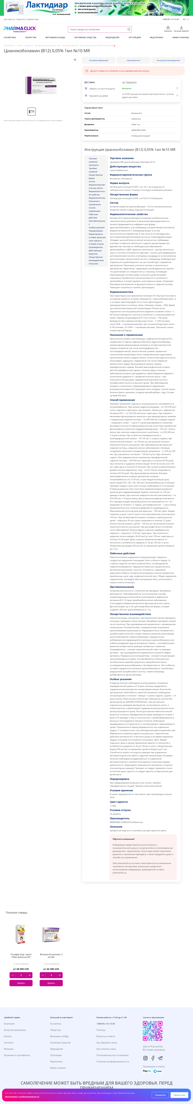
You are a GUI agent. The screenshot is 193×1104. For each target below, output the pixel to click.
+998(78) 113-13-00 (170, 19)
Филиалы (8, 1048)
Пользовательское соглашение (112, 1055)
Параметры (160, 1095)
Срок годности (95, 240)
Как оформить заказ (106, 1042)
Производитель (96, 247)
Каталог (8, 1036)
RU (184, 19)
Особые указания (97, 227)
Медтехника (56, 1061)
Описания (93, 263)
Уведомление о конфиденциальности (22, 1096)
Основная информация (98, 60)
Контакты (9, 1042)
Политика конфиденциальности (112, 1061)
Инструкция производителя (168, 60)
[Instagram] (145, 1058)
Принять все (179, 1095)
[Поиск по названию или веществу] (129, 29)
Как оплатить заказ (106, 1048)
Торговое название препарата (94, 161)
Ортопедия (56, 1055)
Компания (9, 1023)
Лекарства (55, 1030)
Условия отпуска (96, 244)
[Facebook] (152, 1058)
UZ (188, 19)
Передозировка (96, 231)
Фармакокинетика (97, 198)
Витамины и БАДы (59, 1036)
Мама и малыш (58, 1067)
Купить (21, 983)
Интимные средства (60, 1042)
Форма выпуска (96, 234)
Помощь (100, 1030)
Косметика (55, 1023)
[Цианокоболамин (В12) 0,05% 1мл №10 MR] (41, 85)
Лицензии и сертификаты (17, 1055)
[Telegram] (160, 1058)
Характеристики (133, 60)
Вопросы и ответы (105, 1036)
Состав (92, 181)
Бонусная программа (15, 1030)
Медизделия (56, 1048)
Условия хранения (97, 237)
